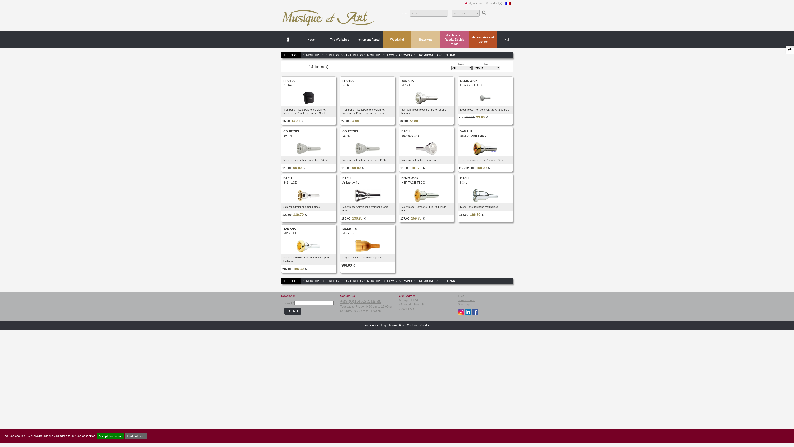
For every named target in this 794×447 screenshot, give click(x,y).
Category (461, 64)
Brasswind (426, 39)
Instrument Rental (368, 39)
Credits (425, 325)
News (311, 39)
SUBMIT (292, 311)
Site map (464, 304)
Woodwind (397, 39)
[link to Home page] (288, 40)
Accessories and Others (483, 39)
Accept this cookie (110, 436)
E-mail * (288, 303)
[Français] (508, 3)
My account (475, 3)
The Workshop (339, 39)
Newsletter (371, 325)
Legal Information (392, 325)
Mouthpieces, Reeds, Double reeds (454, 39)
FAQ (461, 295)
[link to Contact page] (506, 40)
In (450, 13)
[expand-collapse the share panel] (790, 50)
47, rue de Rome (410, 304)
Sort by (486, 64)
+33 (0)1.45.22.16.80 (360, 301)
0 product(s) (494, 3)
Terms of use (466, 300)
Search (405, 13)
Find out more (136, 436)
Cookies (412, 325)
